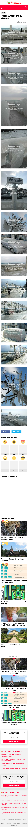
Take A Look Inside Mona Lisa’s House (12, 646)
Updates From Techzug (10, 792)
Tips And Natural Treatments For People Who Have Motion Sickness (13, 624)
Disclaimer (24, 823)
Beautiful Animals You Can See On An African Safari (13, 538)
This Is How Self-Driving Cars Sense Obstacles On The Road (14, 796)
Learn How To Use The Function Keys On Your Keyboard (13, 803)
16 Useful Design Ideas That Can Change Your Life (13, 812)
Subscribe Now (14, 741)
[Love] (3, 521)
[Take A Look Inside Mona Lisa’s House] (14, 635)
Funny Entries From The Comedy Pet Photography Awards (11, 755)
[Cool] (3, 564)
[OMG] (6, 521)
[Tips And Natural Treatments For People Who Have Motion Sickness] (14, 614)
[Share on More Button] (24, 431)
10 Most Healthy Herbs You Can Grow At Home (14, 768)
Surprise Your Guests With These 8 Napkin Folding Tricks (12, 764)
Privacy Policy (16, 823)
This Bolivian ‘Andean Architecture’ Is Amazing (14, 603)
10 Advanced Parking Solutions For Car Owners (14, 800)
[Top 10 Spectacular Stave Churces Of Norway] (14, 549)
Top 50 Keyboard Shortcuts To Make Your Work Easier (14, 581)
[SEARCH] (26, 7)
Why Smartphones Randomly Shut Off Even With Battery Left (14, 808)
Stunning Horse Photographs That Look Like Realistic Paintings (13, 759)
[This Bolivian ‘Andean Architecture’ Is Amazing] (14, 592)
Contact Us (14, 825)
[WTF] (6, 543)
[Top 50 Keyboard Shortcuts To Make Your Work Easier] (14, 571)
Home (2, 823)
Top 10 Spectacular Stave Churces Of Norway (13, 560)
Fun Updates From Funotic (12, 752)
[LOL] (3, 543)
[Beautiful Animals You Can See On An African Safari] (14, 528)
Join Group (8, 823)
